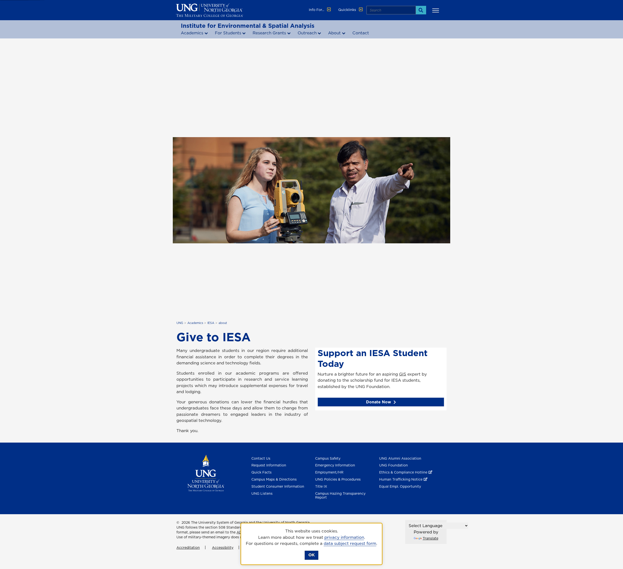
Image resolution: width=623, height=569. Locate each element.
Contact (360, 33)
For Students (228, 33)
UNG (179, 323)
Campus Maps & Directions (274, 479)
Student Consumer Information (277, 486)
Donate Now (378, 402)
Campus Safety (327, 458)
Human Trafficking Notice (400, 479)
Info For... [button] (317, 9)
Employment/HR (329, 472)
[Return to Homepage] (205, 472)
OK (311, 555)
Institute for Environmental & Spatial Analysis (247, 25)
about (223, 323)
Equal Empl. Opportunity (400, 486)
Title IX (321, 486)
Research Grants (269, 33)
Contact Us (260, 458)
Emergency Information (335, 465)
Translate (430, 538)
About (334, 33)
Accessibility (222, 547)
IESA (210, 323)
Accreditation (188, 547)
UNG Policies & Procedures (338, 479)
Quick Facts (261, 472)
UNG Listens (262, 493)
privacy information (344, 537)
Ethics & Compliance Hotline (403, 472)
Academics (192, 33)
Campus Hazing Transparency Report (340, 495)
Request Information (268, 465)
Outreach (307, 33)
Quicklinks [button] (347, 9)
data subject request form (350, 543)
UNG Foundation (393, 465)
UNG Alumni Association (400, 458)
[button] (436, 10)
